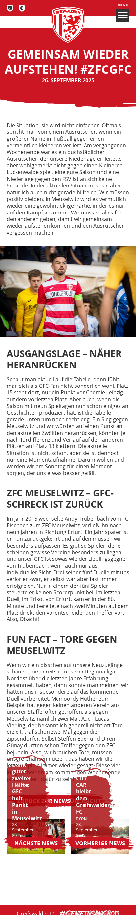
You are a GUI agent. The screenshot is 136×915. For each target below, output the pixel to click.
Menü (123, 5)
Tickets (10, 8)
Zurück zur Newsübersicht (59, 801)
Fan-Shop (22, 8)
